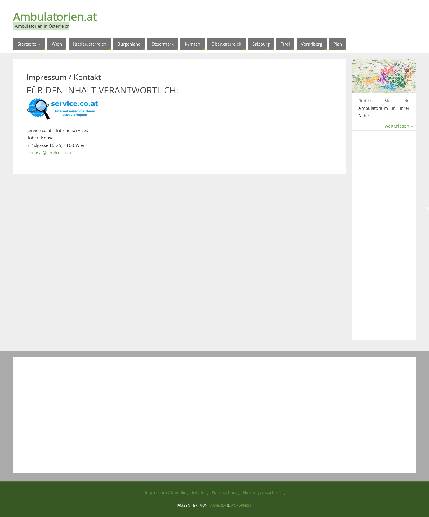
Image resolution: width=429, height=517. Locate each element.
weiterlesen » (399, 126)
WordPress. (241, 505)
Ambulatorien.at (55, 16)
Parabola (217, 505)
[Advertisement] (384, 239)
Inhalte (199, 492)
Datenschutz (224, 492)
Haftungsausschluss (262, 492)
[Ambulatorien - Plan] (384, 76)
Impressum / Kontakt (165, 492)
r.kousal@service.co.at (49, 152)
